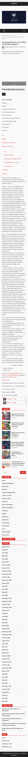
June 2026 (5, 553)
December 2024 (6, 598)
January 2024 (6, 628)
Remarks (4, 174)
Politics (4, 513)
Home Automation (7, 504)
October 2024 (6, 604)
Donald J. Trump (8, 47)
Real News (5, 516)
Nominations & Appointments (12, 159)
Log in (4, 738)
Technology (5, 526)
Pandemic (5, 510)
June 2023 (5, 644)
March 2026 (5, 562)
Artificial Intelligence (8, 483)
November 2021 (6, 686)
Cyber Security (6, 498)
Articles (4, 139)
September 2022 (7, 668)
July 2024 (4, 613)
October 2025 (6, 577)
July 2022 (4, 674)
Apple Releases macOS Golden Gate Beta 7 (6, 454)
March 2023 (5, 653)
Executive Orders (9, 155)
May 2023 (4, 647)
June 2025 (5, 589)
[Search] (24, 30)
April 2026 (5, 559)
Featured (4, 501)
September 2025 (7, 580)
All (2, 135)
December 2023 (6, 631)
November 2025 (6, 574)
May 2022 (4, 680)
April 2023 (5, 650)
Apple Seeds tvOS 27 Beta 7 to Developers (6, 416)
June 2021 (5, 698)
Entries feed (5, 741)
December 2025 (6, 571)
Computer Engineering (8, 492)
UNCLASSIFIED (6, 532)
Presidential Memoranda (11, 162)
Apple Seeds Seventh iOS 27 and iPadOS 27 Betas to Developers (6, 445)
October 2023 (6, 637)
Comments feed (7, 744)
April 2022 (5, 683)
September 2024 (7, 607)
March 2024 (5, 625)
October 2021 (6, 689)
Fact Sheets (5, 170)
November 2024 (6, 601)
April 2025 (5, 595)
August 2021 (5, 692)
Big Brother (5, 486)
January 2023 (6, 659)
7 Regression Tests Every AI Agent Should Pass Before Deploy (6, 464)
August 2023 (5, 641)
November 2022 (6, 662)
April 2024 (5, 622)
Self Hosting (5, 523)
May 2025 (4, 592)
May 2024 (4, 619)
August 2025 (5, 583)
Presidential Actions (7, 146)
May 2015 (4, 701)
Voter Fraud (5, 535)
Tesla (3, 529)
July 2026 (4, 550)
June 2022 (5, 677)
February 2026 (6, 565)
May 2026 (4, 556)
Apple (3, 480)
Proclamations (8, 166)
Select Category (7, 99)
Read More (5, 380)
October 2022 (6, 665)
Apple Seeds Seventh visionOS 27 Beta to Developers (6, 425)
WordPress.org (6, 747)
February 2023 (6, 656)
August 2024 (5, 610)
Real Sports (5, 520)
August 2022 (5, 671)
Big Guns (4, 489)
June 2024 (5, 616)
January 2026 (6, 568)
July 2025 (4, 586)
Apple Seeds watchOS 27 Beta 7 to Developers (6, 435)
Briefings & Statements (8, 143)
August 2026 (5, 547)
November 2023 (6, 634)
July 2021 (4, 695)
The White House (11, 377)
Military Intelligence (8, 507)
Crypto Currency (7, 495)
